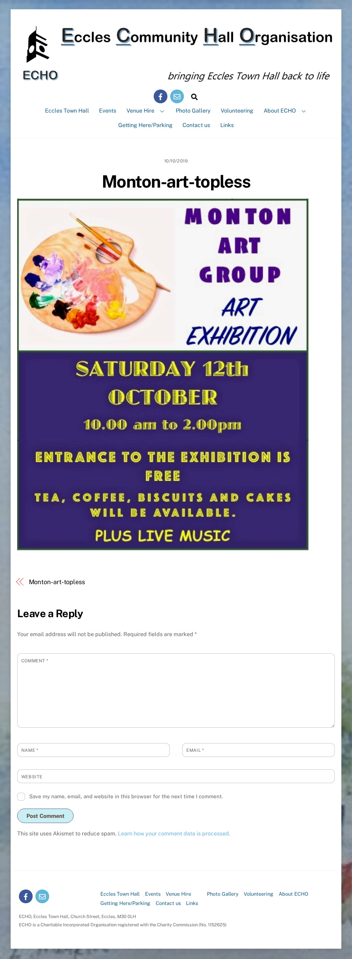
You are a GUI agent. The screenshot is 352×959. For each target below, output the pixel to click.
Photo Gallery (193, 110)
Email (195, 750)
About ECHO (280, 110)
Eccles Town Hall (67, 110)
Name (29, 750)
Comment (34, 660)
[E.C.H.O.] (176, 79)
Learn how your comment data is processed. (174, 833)
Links (227, 125)
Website (32, 776)
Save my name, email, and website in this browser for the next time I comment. (126, 796)
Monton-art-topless (176, 181)
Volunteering (237, 110)
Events (107, 110)
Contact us (196, 125)
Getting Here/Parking (145, 125)
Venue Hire (140, 110)
